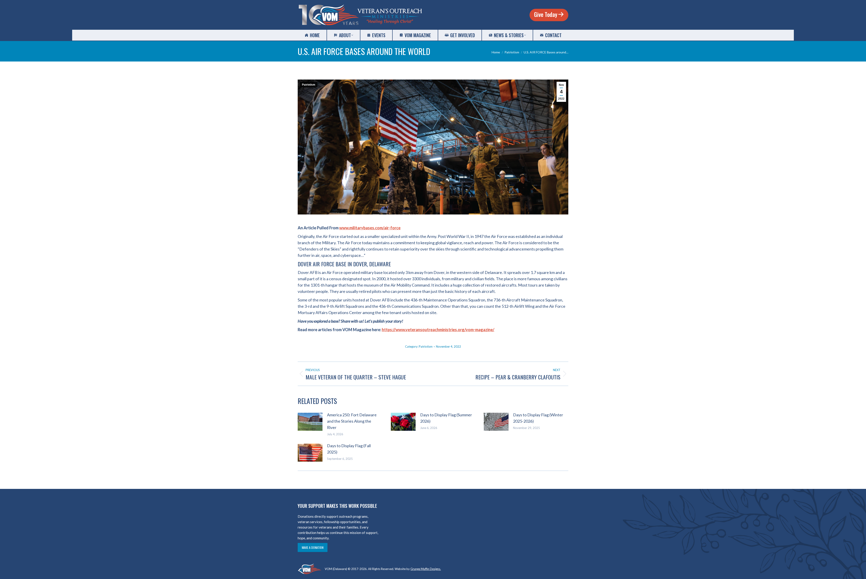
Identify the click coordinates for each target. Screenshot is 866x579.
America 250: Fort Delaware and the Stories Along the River (352, 421)
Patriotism (308, 84)
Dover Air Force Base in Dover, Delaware (344, 264)
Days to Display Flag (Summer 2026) (446, 418)
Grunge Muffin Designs (425, 569)
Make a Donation (312, 547)
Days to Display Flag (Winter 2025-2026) (538, 418)
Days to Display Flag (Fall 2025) (349, 448)
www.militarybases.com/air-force (370, 227)
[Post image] (310, 422)
